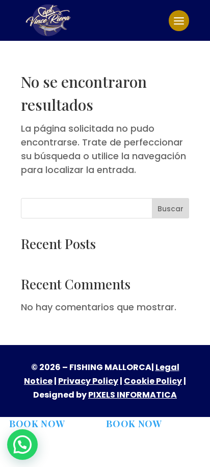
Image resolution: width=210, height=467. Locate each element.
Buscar (170, 209)
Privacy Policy (88, 381)
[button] (22, 444)
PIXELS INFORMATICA (132, 395)
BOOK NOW (37, 423)
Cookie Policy (153, 381)
